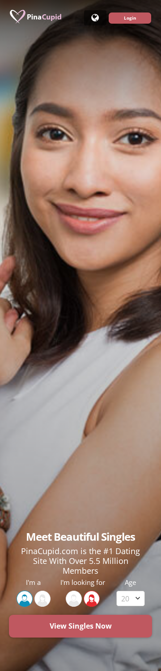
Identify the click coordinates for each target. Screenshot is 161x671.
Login (130, 18)
